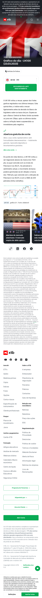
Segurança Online (10, 478)
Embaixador (27, 374)
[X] (31, 248)
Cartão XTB (7, 437)
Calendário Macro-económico (10, 461)
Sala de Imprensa (29, 398)
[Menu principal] (37, 19)
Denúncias (26, 439)
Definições (12, 594)
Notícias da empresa (30, 465)
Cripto (5, 382)
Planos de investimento (8, 421)
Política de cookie (29, 443)
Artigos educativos (10, 447)
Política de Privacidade (26, 433)
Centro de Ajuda (9, 467)
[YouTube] (5, 359)
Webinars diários (9, 455)
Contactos (26, 393)
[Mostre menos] (21, 16)
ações (35, 321)
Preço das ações (28, 418)
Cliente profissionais (11, 410)
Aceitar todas (30, 594)
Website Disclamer (29, 452)
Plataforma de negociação (27, 379)
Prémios (25, 389)
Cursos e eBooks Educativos (9, 472)
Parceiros (26, 385)
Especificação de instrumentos (10, 405)
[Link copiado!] (10, 248)
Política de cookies (24, 590)
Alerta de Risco (28, 456)
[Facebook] (24, 248)
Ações (5, 374)
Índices (6, 386)
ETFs (5, 369)
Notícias (25, 410)
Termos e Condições (30, 448)
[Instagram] (26, 359)
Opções (6, 395)
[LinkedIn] (17, 248)
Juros (5, 427)
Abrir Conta (21, 518)
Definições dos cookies (28, 566)
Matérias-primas (9, 378)
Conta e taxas (8, 399)
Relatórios (26, 414)
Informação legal (28, 461)
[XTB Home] (6, 20)
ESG (24, 422)
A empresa (26, 369)
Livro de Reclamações (27, 470)
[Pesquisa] (31, 19)
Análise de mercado (11, 451)
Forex (5, 391)
